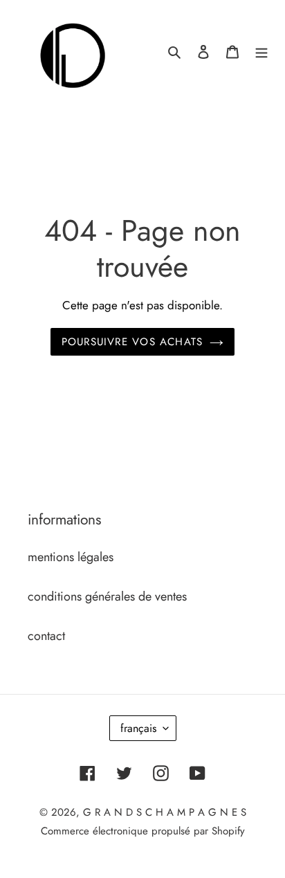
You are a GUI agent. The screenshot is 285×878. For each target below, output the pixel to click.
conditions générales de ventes (107, 596)
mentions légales (70, 557)
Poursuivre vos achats (132, 341)
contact (46, 636)
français (138, 728)
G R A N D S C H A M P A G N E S (164, 812)
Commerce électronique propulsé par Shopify (143, 831)
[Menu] (261, 51)
